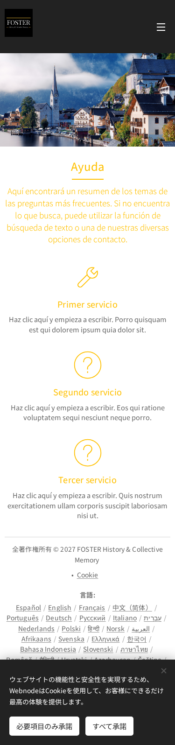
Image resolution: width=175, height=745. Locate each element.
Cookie (87, 574)
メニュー (161, 26)
